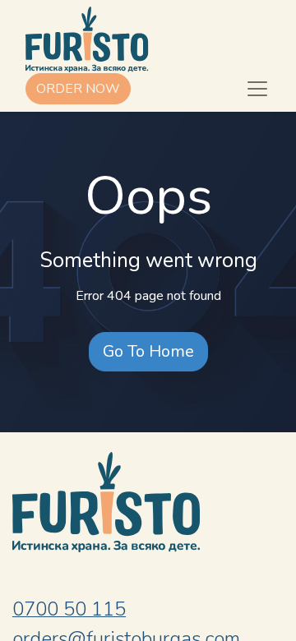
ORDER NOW (78, 89)
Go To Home (148, 351)
